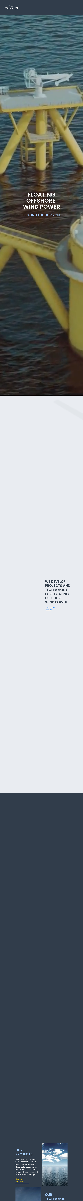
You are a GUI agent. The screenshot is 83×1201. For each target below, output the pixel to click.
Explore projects (19, 1180)
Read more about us (50, 608)
